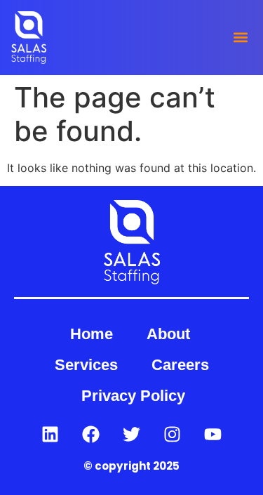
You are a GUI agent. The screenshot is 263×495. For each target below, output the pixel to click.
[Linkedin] (50, 433)
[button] (240, 37)
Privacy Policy (133, 395)
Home (91, 334)
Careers (180, 365)
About (168, 334)
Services (86, 365)
